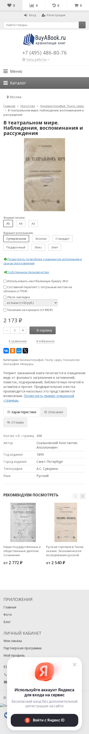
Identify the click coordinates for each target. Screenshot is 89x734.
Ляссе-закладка (18, 297)
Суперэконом (16, 239)
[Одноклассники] (12, 350)
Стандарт (62, 239)
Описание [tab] (55, 412)
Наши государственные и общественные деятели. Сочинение (22, 551)
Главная (9, 607)
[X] (25, 350)
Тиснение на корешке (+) (29, 310)
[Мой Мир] (19, 350)
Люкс (38, 247)
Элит (54, 247)
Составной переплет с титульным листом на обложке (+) (37, 289)
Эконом (40, 239)
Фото (7, 614)
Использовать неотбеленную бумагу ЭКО (37, 281)
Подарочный (15, 247)
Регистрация (56, 15)
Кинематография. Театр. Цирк (41, 360)
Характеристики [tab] (23, 412)
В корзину (44, 330)
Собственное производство (28, 272)
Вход (32, 15)
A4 (20, 223)
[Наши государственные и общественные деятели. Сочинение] (23, 522)
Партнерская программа (22, 648)
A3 (33, 223)
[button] (75, 496)
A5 (8, 223)
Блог (7, 622)
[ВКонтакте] (6, 350)
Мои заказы (12, 641)
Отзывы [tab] (17, 422)
